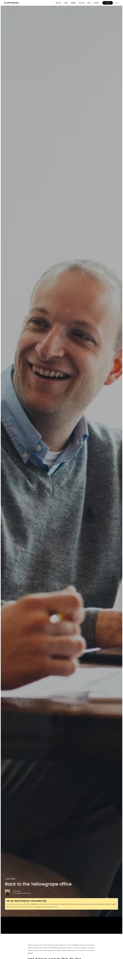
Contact (107, 3)
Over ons (81, 2)
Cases (66, 2)
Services (58, 2)
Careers (96, 2)
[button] (117, 3)
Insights (73, 2)
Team (89, 2)
